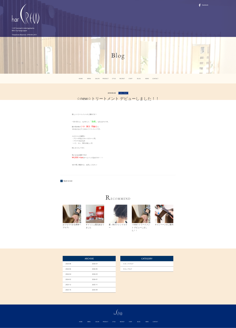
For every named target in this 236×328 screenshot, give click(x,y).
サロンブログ (127, 269)
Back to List (68, 181)
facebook (205, 5)
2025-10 (68, 290)
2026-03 (95, 274)
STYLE (114, 78)
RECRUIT (122, 78)
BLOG (139, 78)
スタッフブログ (128, 264)
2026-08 (68, 264)
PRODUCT (106, 78)
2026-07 (95, 264)
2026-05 (95, 269)
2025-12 (68, 285)
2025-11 (95, 285)
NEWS (147, 78)
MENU (89, 78)
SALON (97, 78)
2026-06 (68, 269)
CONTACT (155, 78)
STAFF (130, 78)
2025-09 (95, 290)
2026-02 (68, 279)
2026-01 (95, 279)
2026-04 (68, 274)
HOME (81, 78)
